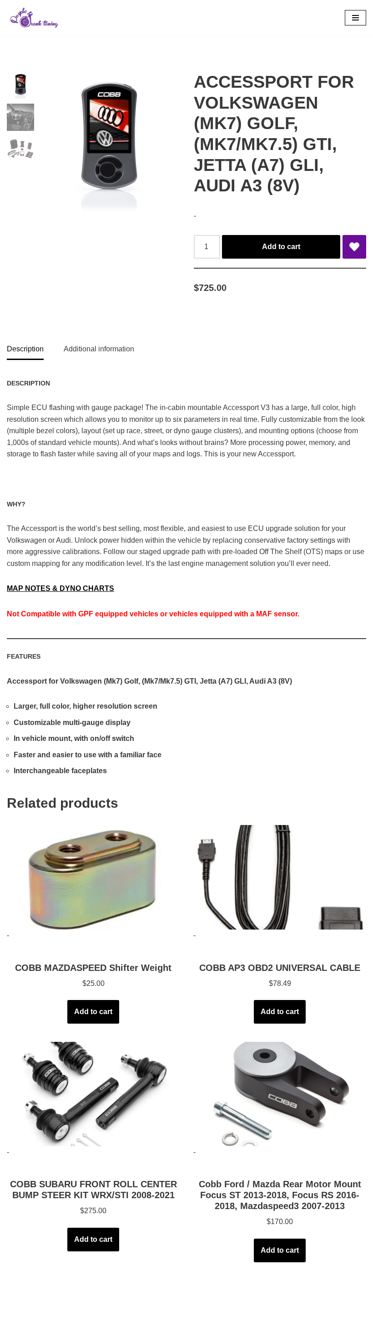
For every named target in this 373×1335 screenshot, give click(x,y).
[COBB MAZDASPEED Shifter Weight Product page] (93, 877)
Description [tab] (25, 349)
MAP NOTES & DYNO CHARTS (60, 588)
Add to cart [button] (93, 1011)
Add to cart (281, 246)
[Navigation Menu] (355, 17)
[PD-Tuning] (34, 17)
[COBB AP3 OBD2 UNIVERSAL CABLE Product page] (280, 877)
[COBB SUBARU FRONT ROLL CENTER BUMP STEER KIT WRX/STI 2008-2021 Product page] (93, 1094)
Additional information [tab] (99, 349)
